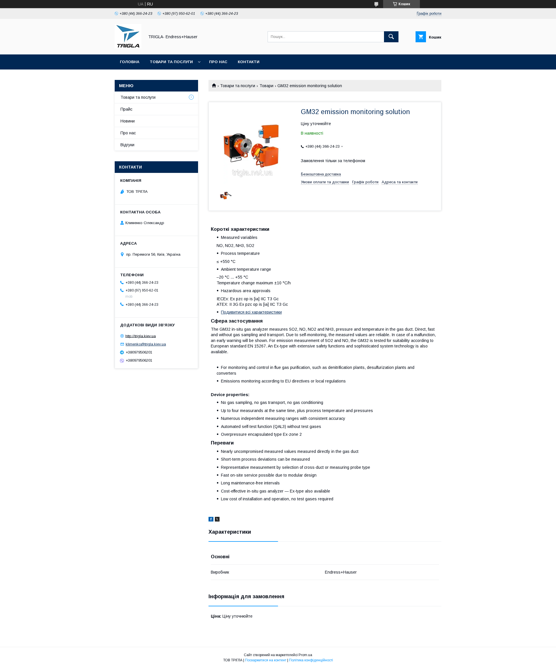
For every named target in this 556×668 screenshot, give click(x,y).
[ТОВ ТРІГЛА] (128, 47)
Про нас (218, 62)
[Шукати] (391, 36)
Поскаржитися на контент (265, 660)
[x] (217, 520)
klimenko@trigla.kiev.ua (146, 344)
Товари (266, 85)
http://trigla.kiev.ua (140, 336)
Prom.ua (305, 655)
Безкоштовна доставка (321, 174)
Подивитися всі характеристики (251, 312)
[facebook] (211, 520)
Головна (129, 62)
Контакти (248, 62)
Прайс (126, 109)
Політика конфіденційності (311, 660)
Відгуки (127, 144)
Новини (127, 121)
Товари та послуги (171, 62)
